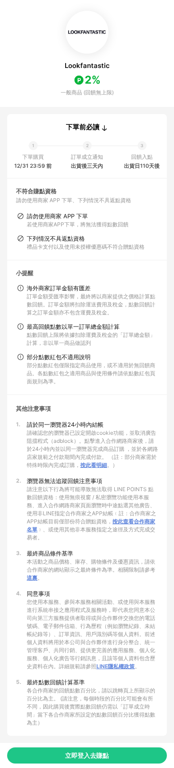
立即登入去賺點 (87, 755)
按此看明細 (93, 465)
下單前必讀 (82, 127)
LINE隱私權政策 (115, 666)
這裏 (32, 577)
